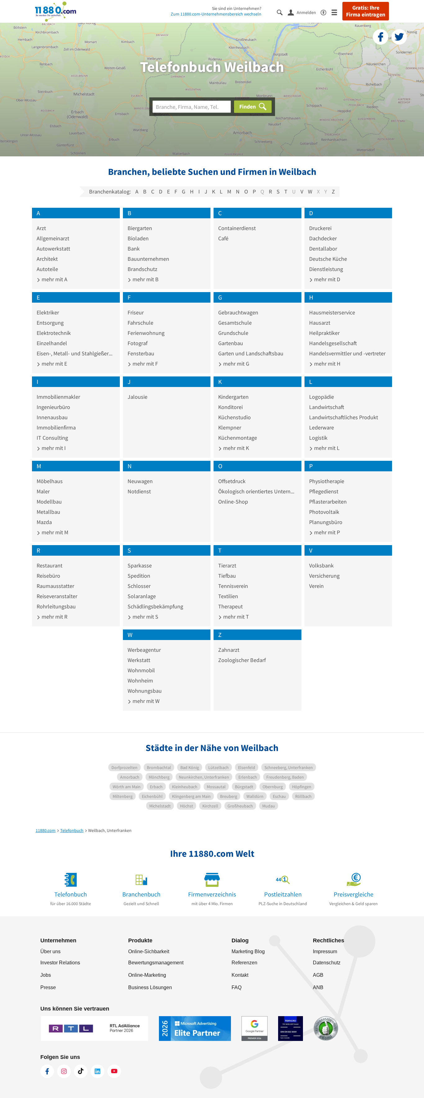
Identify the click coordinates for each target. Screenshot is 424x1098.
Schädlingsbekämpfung (155, 606)
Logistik (318, 437)
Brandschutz (142, 269)
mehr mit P (326, 532)
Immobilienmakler (58, 396)
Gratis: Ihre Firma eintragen (365, 11)
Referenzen (244, 962)
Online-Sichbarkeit (148, 951)
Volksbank (321, 565)
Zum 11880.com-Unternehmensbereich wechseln (216, 14)
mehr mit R (53, 616)
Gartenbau (230, 343)
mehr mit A (53, 279)
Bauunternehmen (148, 258)
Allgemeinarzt (53, 238)
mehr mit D (326, 279)
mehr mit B (145, 279)
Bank (134, 248)
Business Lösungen (150, 987)
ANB (318, 987)
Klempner (229, 427)
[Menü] (337, 12)
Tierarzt (227, 565)
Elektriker (48, 312)
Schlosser (139, 585)
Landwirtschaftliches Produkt (343, 417)
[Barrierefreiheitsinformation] (326, 12)
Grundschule (233, 332)
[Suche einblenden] (282, 12)
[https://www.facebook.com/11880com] (47, 1071)
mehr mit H (327, 363)
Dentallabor (323, 248)
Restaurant (49, 565)
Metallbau (48, 511)
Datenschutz (327, 962)
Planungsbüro (325, 522)
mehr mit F (144, 363)
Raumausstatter (55, 585)
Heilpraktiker (324, 332)
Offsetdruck (232, 481)
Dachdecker (323, 238)
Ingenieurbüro (53, 407)
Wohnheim (140, 680)
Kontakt (240, 975)
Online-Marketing (147, 975)
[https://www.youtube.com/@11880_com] (114, 1071)
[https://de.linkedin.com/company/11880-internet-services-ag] (97, 1071)
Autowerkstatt (53, 248)
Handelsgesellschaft (333, 343)
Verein (316, 585)
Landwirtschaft (326, 407)
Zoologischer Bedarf (242, 660)
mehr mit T (235, 616)
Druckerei (320, 228)
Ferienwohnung (146, 332)
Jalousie (137, 396)
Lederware (321, 427)
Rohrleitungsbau (56, 606)
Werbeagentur (144, 649)
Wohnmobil (141, 670)
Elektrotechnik (54, 332)
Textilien (228, 596)
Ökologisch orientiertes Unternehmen (257, 491)
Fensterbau (141, 353)
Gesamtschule (235, 322)
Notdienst (139, 491)
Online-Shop (233, 501)
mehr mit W (145, 701)
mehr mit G (235, 363)
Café (223, 238)
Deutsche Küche (328, 258)
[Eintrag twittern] (399, 37)
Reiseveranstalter (57, 596)
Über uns (50, 951)
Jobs (45, 975)
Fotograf (137, 343)
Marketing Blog (248, 951)
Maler (43, 491)
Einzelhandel (52, 343)
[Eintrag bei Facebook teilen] (380, 37)
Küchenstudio (234, 417)
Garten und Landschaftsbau (250, 353)
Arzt (41, 228)
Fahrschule (140, 322)
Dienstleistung (326, 269)
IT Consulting (52, 437)
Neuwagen (140, 481)
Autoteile (47, 269)
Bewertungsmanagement (155, 962)
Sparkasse (140, 565)
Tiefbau (227, 575)
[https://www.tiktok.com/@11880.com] (81, 1071)
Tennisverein (233, 585)
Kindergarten (233, 396)
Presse (48, 987)
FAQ (236, 987)
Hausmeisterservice (332, 312)
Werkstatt (139, 660)
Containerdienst (237, 228)
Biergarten (140, 228)
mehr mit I (53, 447)
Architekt (47, 258)
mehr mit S (144, 616)
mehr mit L (326, 447)
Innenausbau (52, 417)
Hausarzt (319, 322)
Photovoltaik (324, 511)
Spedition (139, 575)
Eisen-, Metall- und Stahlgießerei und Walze (76, 353)
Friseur (136, 312)
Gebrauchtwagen (238, 312)
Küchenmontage (237, 437)
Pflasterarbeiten (328, 501)
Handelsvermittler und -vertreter (347, 353)
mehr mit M (54, 532)
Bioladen (138, 238)
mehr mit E (53, 363)
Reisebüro (48, 575)
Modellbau (49, 501)
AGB (318, 975)
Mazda (44, 522)
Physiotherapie (326, 481)
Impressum (325, 951)
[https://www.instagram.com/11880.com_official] (64, 1071)
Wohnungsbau (145, 690)
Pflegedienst (323, 491)
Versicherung (324, 575)
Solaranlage (142, 596)
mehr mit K (235, 447)
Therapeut (230, 606)
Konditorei (230, 407)
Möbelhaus (50, 481)
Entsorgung (50, 322)
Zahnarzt (228, 649)
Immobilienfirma (56, 427)
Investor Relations (60, 962)
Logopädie (321, 396)
